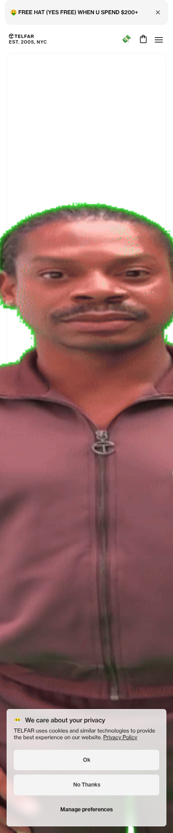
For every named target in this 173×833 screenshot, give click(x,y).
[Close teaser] (11, 373)
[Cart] (142, 39)
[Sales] (126, 39)
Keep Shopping (86, 436)
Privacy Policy (120, 737)
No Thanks (86, 784)
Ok (86, 759)
